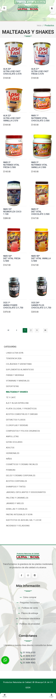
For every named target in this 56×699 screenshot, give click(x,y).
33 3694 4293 (28, 659)
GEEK (28, 687)
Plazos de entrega (29, 613)
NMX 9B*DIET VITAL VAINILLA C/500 (41, 258)
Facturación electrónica (29, 618)
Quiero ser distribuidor (36, 2)
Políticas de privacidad (29, 623)
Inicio (39, 25)
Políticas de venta (29, 608)
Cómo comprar (29, 597)
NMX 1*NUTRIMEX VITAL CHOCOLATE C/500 (40, 118)
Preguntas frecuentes (30, 602)
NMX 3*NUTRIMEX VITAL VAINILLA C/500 (39, 165)
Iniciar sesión (20, 2)
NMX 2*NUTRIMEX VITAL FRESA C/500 (11, 165)
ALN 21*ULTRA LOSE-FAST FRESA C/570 (40, 71)
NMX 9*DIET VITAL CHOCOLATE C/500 (40, 212)
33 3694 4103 (28, 652)
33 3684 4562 (28, 662)
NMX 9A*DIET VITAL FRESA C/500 (11, 258)
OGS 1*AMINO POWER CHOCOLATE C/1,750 (13, 305)
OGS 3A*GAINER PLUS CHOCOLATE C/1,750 (41, 305)
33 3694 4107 (28, 656)
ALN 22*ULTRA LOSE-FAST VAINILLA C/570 (12, 118)
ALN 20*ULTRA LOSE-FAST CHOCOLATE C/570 (12, 71)
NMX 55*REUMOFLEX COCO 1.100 (12, 212)
